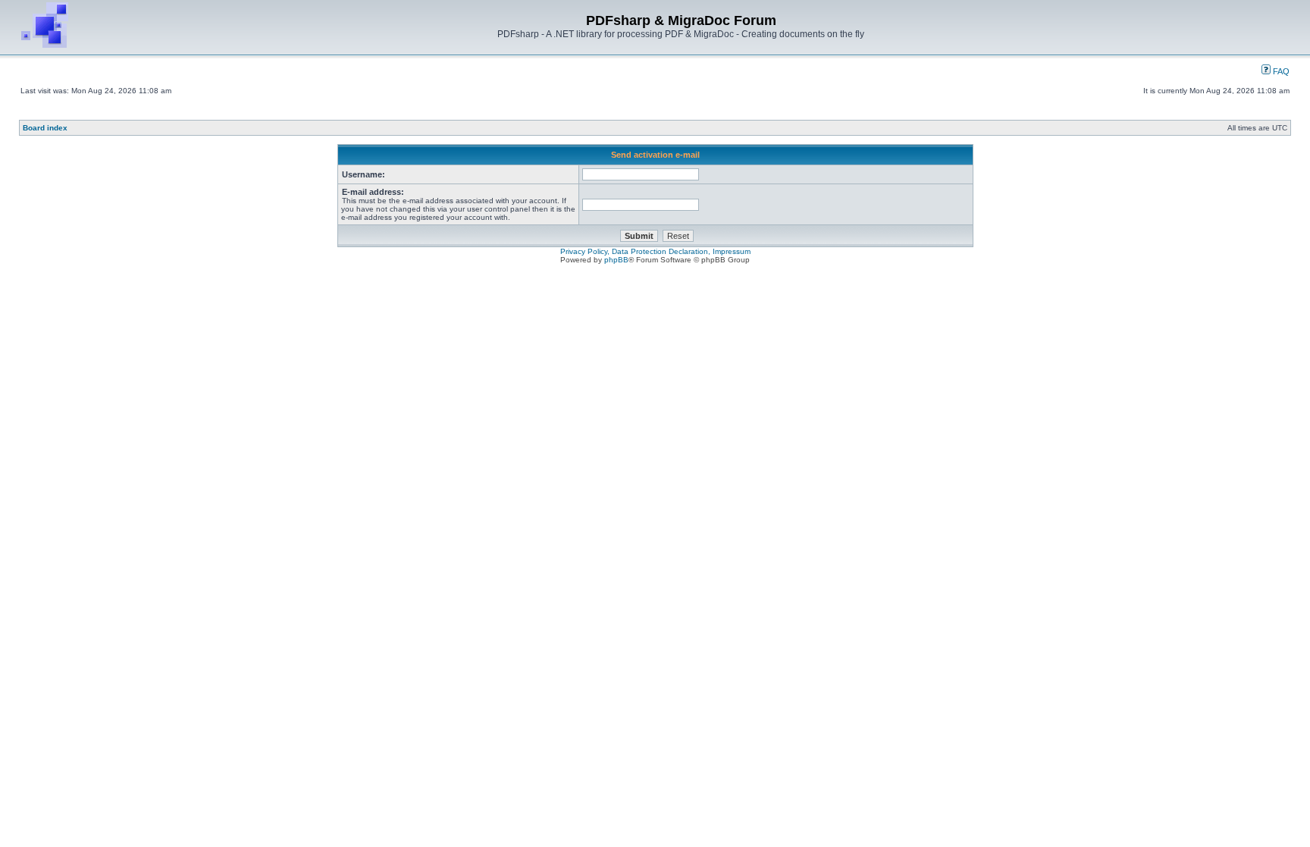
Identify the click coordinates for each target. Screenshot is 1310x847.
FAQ (1280, 71)
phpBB (616, 260)
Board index (45, 128)
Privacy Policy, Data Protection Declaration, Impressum (655, 251)
